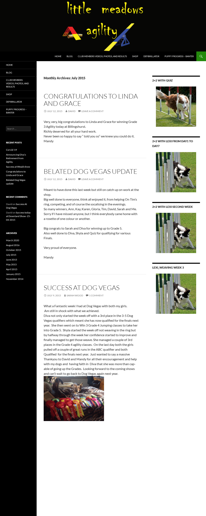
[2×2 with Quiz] (176, 107)
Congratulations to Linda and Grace (91, 99)
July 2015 (11, 254)
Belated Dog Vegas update (90, 171)
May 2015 (11, 264)
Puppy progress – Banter (179, 56)
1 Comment (96, 295)
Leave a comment (92, 111)
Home (58, 56)
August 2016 (13, 245)
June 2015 (11, 259)
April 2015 (11, 269)
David (71, 111)
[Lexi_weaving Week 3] (176, 294)
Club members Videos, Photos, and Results (102, 56)
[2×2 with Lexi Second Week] (176, 233)
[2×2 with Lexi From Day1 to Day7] (176, 172)
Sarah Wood (75, 295)
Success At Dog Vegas (81, 287)
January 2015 (13, 274)
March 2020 (12, 240)
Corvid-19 (11, 149)
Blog (70, 56)
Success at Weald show (18, 166)
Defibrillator (151, 56)
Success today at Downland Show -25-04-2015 (18, 216)
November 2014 (14, 278)
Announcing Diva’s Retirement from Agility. (16, 158)
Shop (135, 56)
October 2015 (13, 249)
